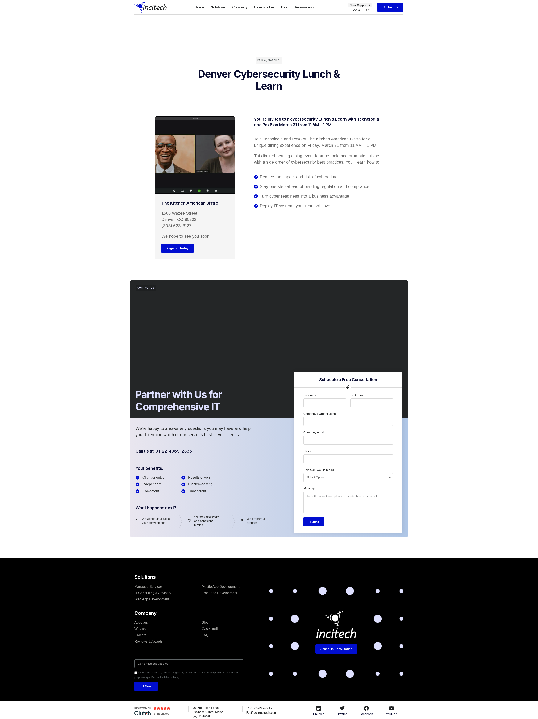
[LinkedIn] (318, 708)
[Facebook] (366, 708)
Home (199, 7)
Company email (313, 432)
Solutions (218, 7)
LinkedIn (318, 714)
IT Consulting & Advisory (152, 593)
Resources (303, 7)
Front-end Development (219, 593)
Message (309, 488)
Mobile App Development (220, 586)
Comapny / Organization (319, 413)
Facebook (366, 714)
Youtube (391, 714)
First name (310, 395)
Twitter (342, 714)
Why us (140, 629)
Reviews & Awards (148, 641)
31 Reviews (161, 713)
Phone (307, 451)
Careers (140, 635)
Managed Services (148, 586)
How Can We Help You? (319, 469)
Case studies (264, 7)
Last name (357, 395)
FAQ (205, 635)
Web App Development (151, 599)
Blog (284, 7)
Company (239, 7)
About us (141, 622)
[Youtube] (391, 708)
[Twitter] (342, 708)
